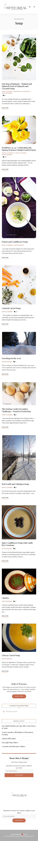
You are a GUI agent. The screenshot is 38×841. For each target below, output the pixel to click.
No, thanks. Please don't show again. (19, 835)
